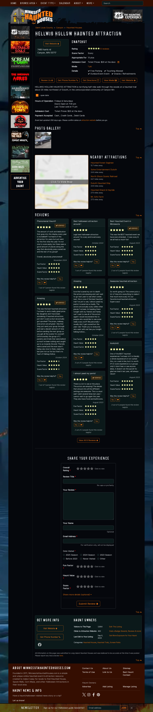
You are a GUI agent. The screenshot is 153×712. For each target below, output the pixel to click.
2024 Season (89, 555)
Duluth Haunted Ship (100, 183)
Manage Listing (130, 686)
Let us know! (19, 700)
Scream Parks (115, 642)
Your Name (68, 523)
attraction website (88, 120)
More (89, 3)
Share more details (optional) (76, 594)
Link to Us (107, 672)
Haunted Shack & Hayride (103, 190)
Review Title (69, 476)
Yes (60, 279)
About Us (107, 668)
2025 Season (72, 555)
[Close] (131, 708)
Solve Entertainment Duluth (104, 169)
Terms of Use (88, 672)
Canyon (59, 27)
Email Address (70, 536)
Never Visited (89, 559)
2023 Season (106, 555)
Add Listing (107, 686)
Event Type (47, 3)
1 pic (90, 66)
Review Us (46, 80)
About (77, 3)
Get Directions (90, 80)
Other (102, 559)
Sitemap (126, 668)
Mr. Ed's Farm (97, 197)
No (39, 283)
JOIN (123, 708)
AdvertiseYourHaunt (20, 182)
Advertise (86, 686)
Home (13, 3)
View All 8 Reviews (87, 440)
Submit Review (87, 603)
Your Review (69, 490)
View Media (109, 80)
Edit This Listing (115, 627)
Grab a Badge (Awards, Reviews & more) (125, 631)
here (61, 656)
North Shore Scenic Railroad (104, 176)
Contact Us (87, 668)
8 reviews (104, 49)
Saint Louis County (44, 27)
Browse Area (27, 3)
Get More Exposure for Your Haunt (123, 635)
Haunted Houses (74, 27)
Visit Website (51, 43)
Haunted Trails (103, 642)
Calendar (64, 3)
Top (138, 128)
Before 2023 (71, 559)
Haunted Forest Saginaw (102, 163)
